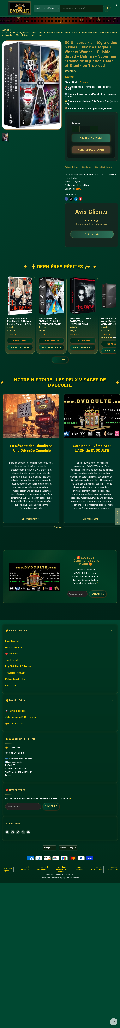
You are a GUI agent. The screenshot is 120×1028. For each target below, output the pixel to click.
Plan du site (10, 685)
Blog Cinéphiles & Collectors (18, 666)
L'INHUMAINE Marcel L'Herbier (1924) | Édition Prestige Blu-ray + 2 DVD (19, 321)
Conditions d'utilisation (80, 868)
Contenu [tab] (86, 167)
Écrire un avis (92, 234)
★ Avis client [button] (117, 517)
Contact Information (113, 868)
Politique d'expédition (96, 868)
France (66, 848)
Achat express (20, 340)
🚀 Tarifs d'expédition (15, 711)
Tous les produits (13, 660)
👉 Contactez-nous (14, 723)
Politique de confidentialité (24, 868)
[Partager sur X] (71, 199)
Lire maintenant (30, 519)
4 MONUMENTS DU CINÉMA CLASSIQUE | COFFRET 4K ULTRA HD (50, 321)
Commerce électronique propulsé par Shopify (60, 878)
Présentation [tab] (71, 167)
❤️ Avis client (11, 653)
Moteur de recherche (15, 679)
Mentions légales (7, 869)
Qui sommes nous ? (14, 647)
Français (48, 848)
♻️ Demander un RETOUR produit (20, 717)
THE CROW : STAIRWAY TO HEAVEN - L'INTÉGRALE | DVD (81, 321)
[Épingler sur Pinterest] (80, 199)
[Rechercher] (107, 8)
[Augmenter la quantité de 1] (94, 129)
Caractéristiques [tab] (103, 167)
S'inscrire (98, 594)
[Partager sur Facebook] (66, 199)
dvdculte (72, 71)
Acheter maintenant (91, 150)
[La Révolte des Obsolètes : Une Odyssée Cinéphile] (31, 416)
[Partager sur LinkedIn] (76, 199)
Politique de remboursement (43, 868)
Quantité (76, 123)
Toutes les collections (15, 673)
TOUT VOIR (60, 360)
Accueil (5, 30)
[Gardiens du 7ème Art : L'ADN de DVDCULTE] (92, 416)
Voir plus (58, 527)
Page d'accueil (12, 641)
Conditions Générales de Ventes (61, 869)
